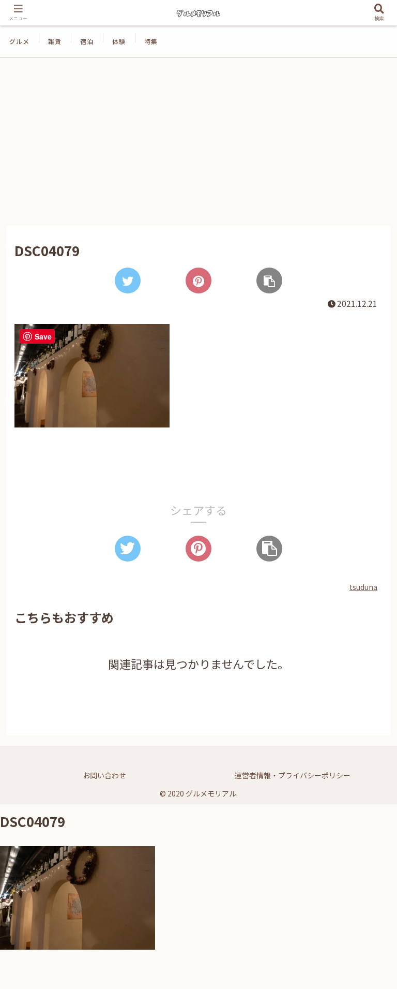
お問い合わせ (104, 775)
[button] (366, 906)
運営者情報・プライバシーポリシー (292, 775)
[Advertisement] (198, 141)
